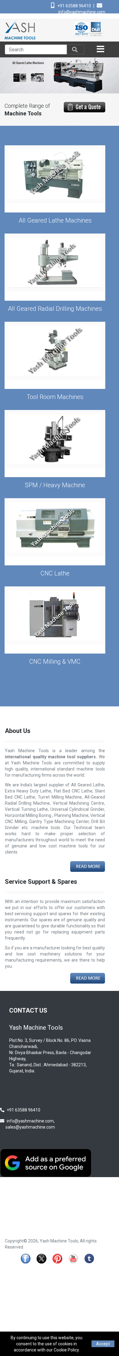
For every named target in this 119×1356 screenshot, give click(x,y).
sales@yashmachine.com (30, 1127)
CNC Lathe (55, 573)
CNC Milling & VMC (55, 661)
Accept (103, 1343)
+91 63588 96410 (74, 5)
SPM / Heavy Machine (55, 485)
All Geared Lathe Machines (55, 220)
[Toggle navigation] (101, 49)
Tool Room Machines (55, 397)
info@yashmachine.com (81, 11)
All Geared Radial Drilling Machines (55, 308)
